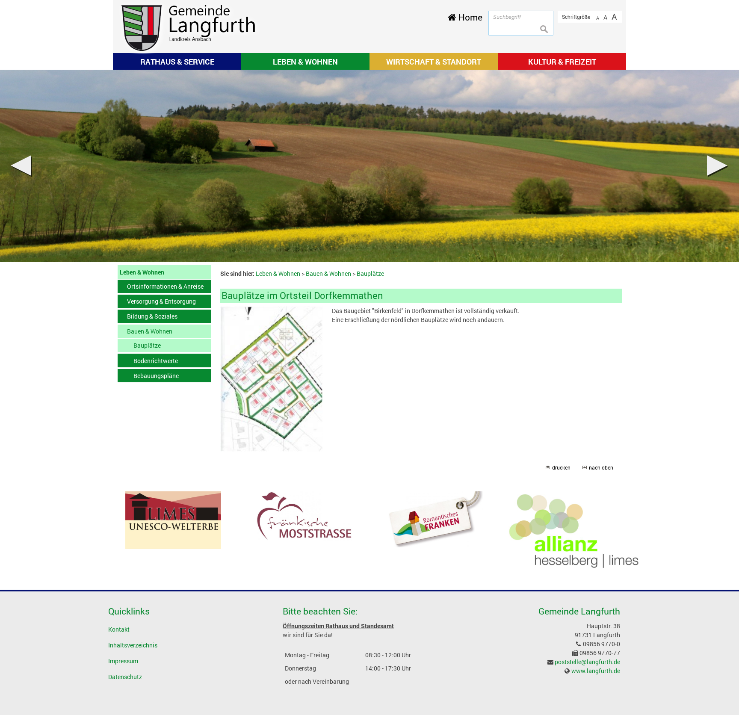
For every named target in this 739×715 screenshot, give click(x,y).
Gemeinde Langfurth (579, 611)
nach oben (601, 467)
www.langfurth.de (595, 671)
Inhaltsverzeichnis (132, 645)
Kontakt (119, 629)
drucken (561, 467)
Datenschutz (125, 677)
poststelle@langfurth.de (587, 662)
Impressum (123, 661)
